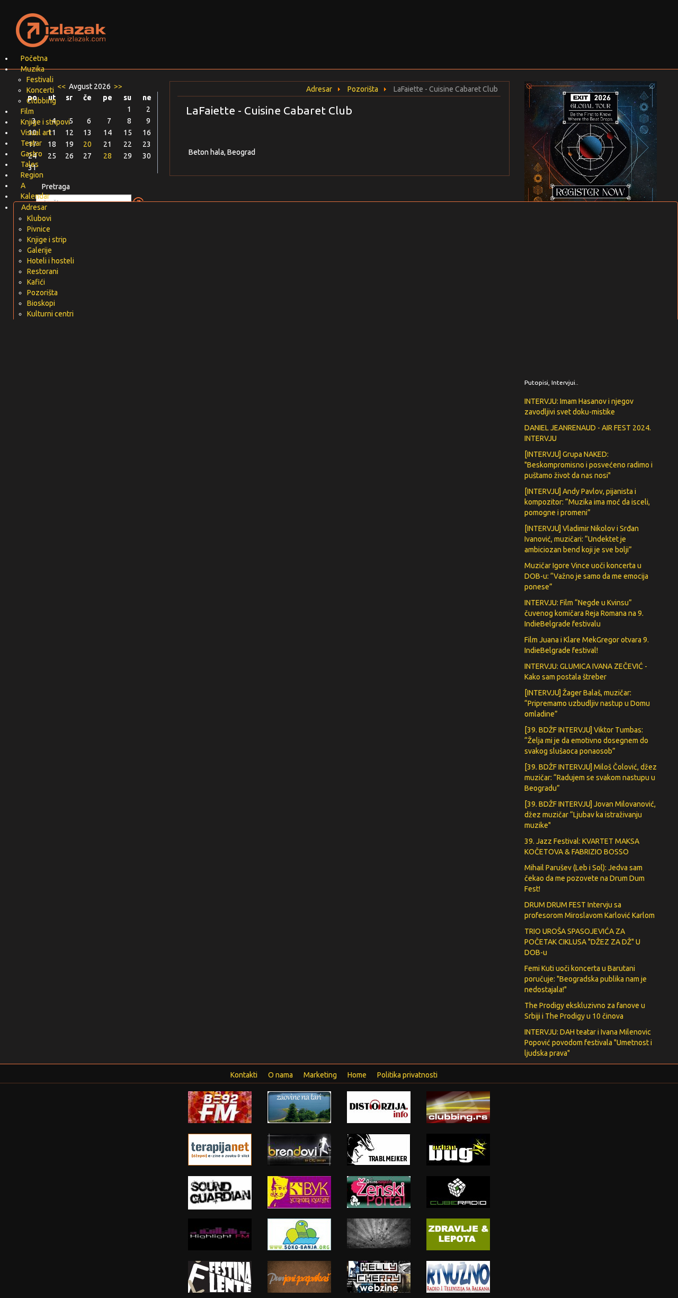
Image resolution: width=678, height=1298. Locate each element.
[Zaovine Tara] (299, 1106)
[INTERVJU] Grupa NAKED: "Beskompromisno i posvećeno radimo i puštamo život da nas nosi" (588, 465)
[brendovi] (299, 1149)
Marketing (320, 1075)
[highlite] (220, 1234)
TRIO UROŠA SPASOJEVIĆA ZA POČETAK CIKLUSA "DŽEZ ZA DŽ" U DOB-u (582, 942)
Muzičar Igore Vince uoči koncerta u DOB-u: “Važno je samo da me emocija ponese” (586, 576)
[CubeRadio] (458, 1191)
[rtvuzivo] (458, 1276)
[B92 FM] (220, 1106)
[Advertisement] (464, 24)
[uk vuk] (299, 1191)
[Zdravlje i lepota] (458, 1234)
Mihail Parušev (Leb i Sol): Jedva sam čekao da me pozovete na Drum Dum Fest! (584, 878)
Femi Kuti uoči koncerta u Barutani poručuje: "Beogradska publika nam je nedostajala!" (585, 979)
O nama (280, 1075)
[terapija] (220, 1149)
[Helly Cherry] (379, 1276)
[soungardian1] (220, 1192)
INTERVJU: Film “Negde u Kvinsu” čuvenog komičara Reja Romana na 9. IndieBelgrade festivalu (584, 613)
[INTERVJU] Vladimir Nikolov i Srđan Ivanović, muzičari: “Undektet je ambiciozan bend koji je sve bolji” (581, 539)
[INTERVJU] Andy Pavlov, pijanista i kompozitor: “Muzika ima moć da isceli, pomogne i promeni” (587, 502)
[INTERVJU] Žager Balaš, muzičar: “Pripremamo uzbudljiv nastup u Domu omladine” (587, 703)
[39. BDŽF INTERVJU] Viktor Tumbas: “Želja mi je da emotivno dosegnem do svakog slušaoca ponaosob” (586, 740)
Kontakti (243, 1075)
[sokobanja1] (299, 1234)
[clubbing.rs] (458, 1106)
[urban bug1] (458, 1149)
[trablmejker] (379, 1149)
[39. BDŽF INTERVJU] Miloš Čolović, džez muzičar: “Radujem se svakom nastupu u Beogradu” (590, 777)
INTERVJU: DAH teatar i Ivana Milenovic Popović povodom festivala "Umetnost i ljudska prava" (588, 1042)
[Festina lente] (220, 1276)
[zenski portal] (379, 1191)
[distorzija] (379, 1106)
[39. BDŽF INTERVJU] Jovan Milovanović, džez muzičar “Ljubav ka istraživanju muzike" (590, 814)
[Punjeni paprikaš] (299, 1276)
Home (357, 1075)
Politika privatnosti (407, 1075)
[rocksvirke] (379, 1233)
